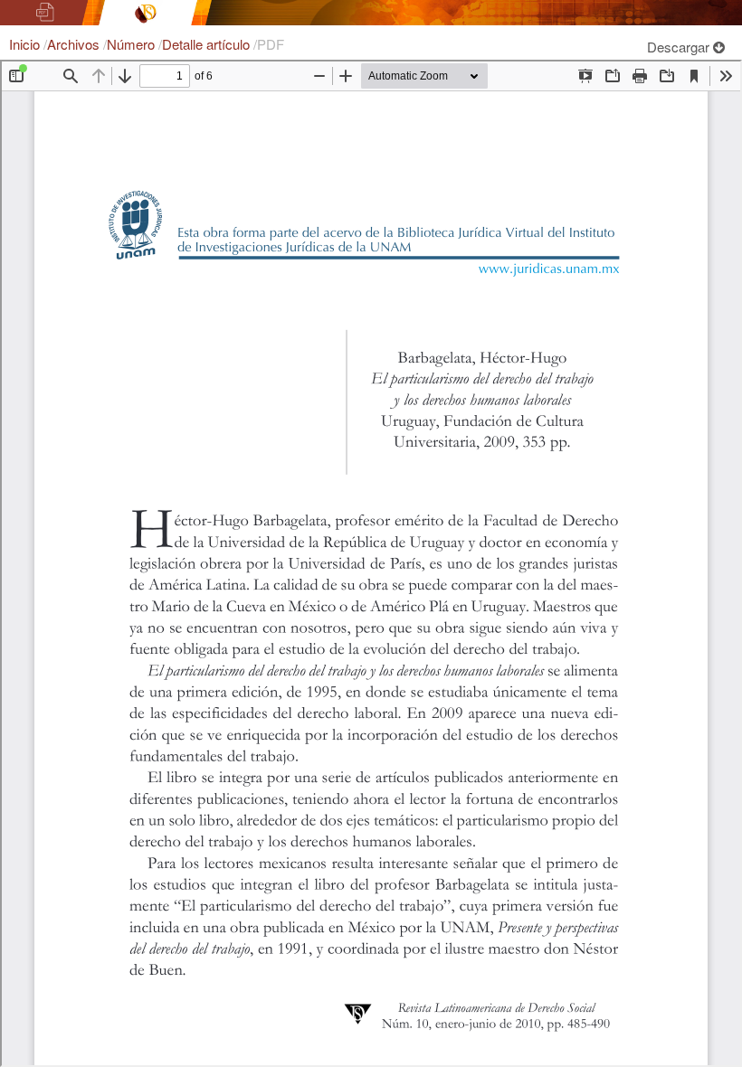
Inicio (26, 43)
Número (132, 43)
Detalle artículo (207, 43)
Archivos (75, 43)
